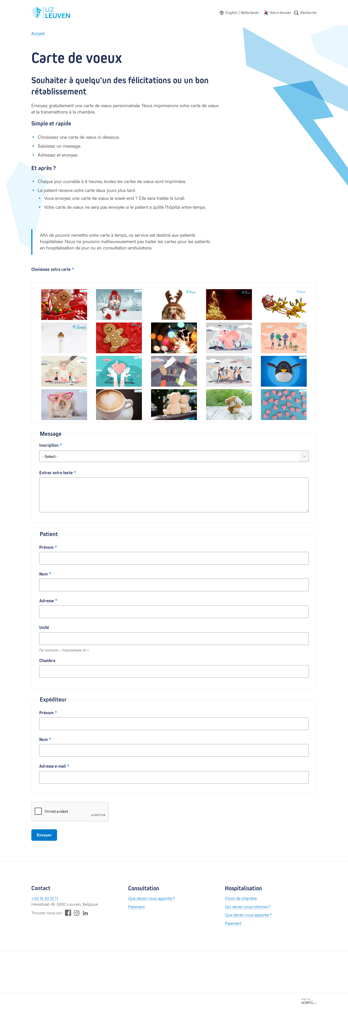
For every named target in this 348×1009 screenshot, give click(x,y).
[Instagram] (77, 913)
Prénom (46, 547)
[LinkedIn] (85, 912)
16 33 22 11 (48, 898)
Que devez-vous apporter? (151, 898)
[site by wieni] (309, 1000)
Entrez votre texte (56, 472)
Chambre (47, 660)
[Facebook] (68, 912)
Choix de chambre (241, 898)
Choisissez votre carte (51, 269)
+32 (35, 898)
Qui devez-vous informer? (247, 906)
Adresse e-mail (52, 766)
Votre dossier (280, 12)
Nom (43, 574)
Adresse (46, 601)
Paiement (136, 906)
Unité (44, 627)
